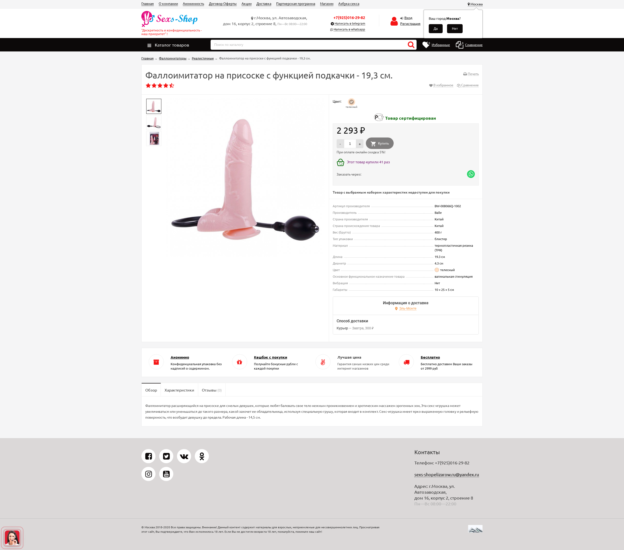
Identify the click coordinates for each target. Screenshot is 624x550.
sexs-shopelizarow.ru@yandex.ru (446, 474)
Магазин (326, 3)
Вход (408, 17)
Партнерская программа (295, 3)
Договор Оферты (223, 3)
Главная (147, 3)
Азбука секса (348, 3)
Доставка (263, 3)
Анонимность (193, 3)
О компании (168, 3)
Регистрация (410, 23)
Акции (247, 3)
